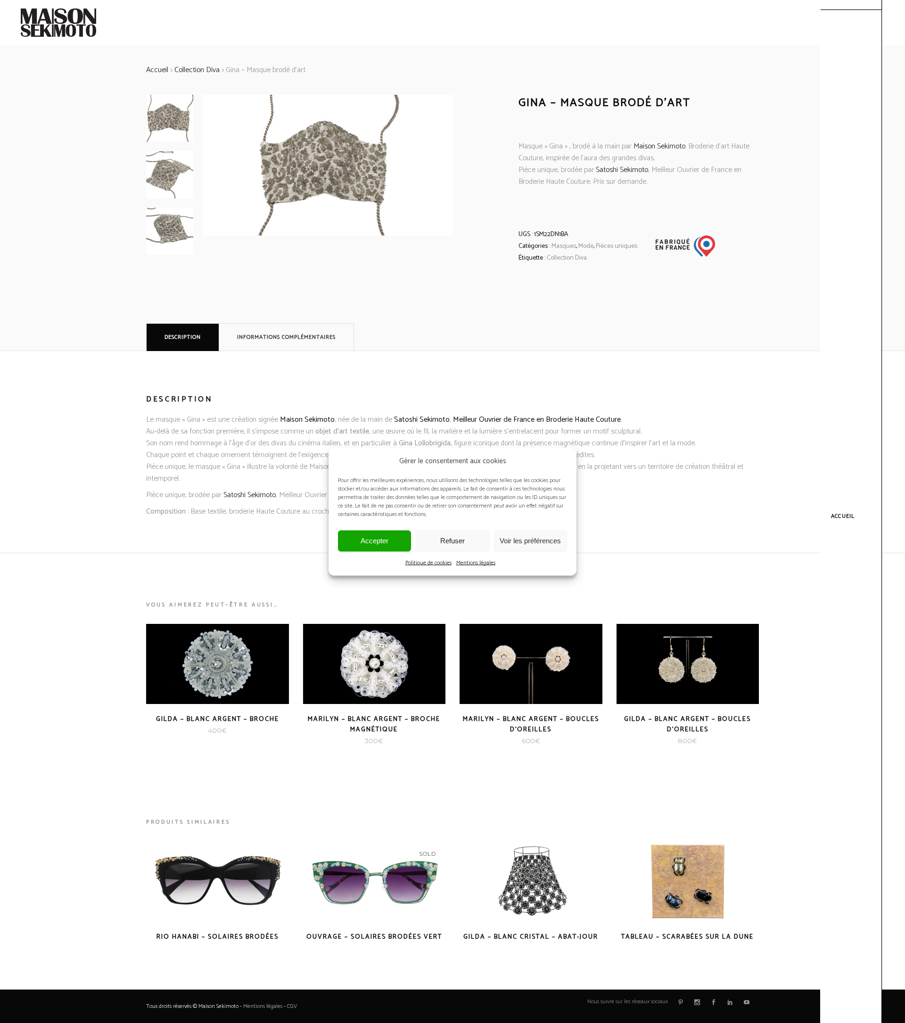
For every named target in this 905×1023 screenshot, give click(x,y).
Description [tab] (183, 337)
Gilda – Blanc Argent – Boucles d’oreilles (687, 724)
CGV (292, 1006)
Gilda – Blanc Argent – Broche (217, 719)
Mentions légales (475, 562)
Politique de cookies (428, 562)
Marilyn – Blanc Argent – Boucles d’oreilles (531, 724)
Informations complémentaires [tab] (286, 337)
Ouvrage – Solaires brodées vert (374, 937)
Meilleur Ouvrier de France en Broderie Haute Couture (537, 419)
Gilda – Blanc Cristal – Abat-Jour (530, 937)
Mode (585, 246)
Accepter (374, 541)
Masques (563, 246)
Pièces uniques (616, 246)
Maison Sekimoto (659, 146)
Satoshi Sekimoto (622, 170)
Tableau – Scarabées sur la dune (687, 937)
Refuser (452, 541)
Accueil (157, 70)
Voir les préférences (530, 541)
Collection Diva (197, 70)
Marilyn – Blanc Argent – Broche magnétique (374, 724)
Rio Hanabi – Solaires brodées (217, 937)
